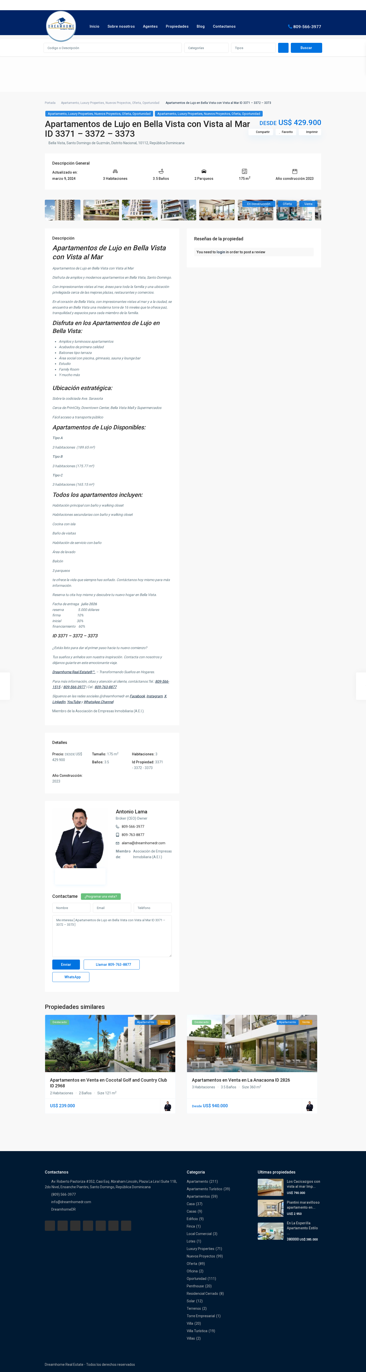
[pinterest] (101, 1226)
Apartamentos (198, 1196)
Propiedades (177, 26)
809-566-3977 (307, 26)
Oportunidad (150, 103)
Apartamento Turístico (204, 1189)
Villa (190, 1323)
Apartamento (70, 103)
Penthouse (195, 1286)
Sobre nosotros (121, 26)
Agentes (150, 26)
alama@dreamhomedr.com (143, 843)
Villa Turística (197, 1331)
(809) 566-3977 (63, 1194)
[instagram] (126, 1226)
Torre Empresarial (201, 1316)
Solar (191, 1301)
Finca (191, 1226)
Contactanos (224, 26)
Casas (191, 1211)
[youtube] (113, 1226)
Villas (191, 1338)
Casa (191, 1204)
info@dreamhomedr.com (71, 1202)
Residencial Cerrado (202, 1294)
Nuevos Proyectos (118, 103)
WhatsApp (72, 977)
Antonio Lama (131, 812)
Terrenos (194, 1308)
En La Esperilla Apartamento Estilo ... (302, 1228)
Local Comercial (199, 1234)
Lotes (191, 1241)
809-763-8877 (133, 835)
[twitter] (75, 1226)
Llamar (113, 965)
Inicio (94, 26)
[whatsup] (63, 1226)
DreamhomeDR (63, 1209)
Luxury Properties (92, 103)
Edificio (192, 1219)
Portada (50, 103)
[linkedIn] (88, 1226)
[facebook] (50, 1226)
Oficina (192, 1271)
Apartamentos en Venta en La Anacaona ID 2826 (241, 1080)
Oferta (136, 103)
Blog (201, 26)
